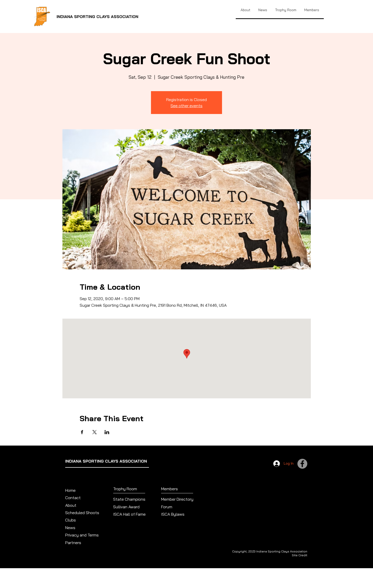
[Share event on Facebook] (82, 432)
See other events (186, 105)
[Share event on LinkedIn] (107, 432)
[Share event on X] (94, 432)
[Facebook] (302, 464)
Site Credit (299, 555)
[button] (285, 10)
